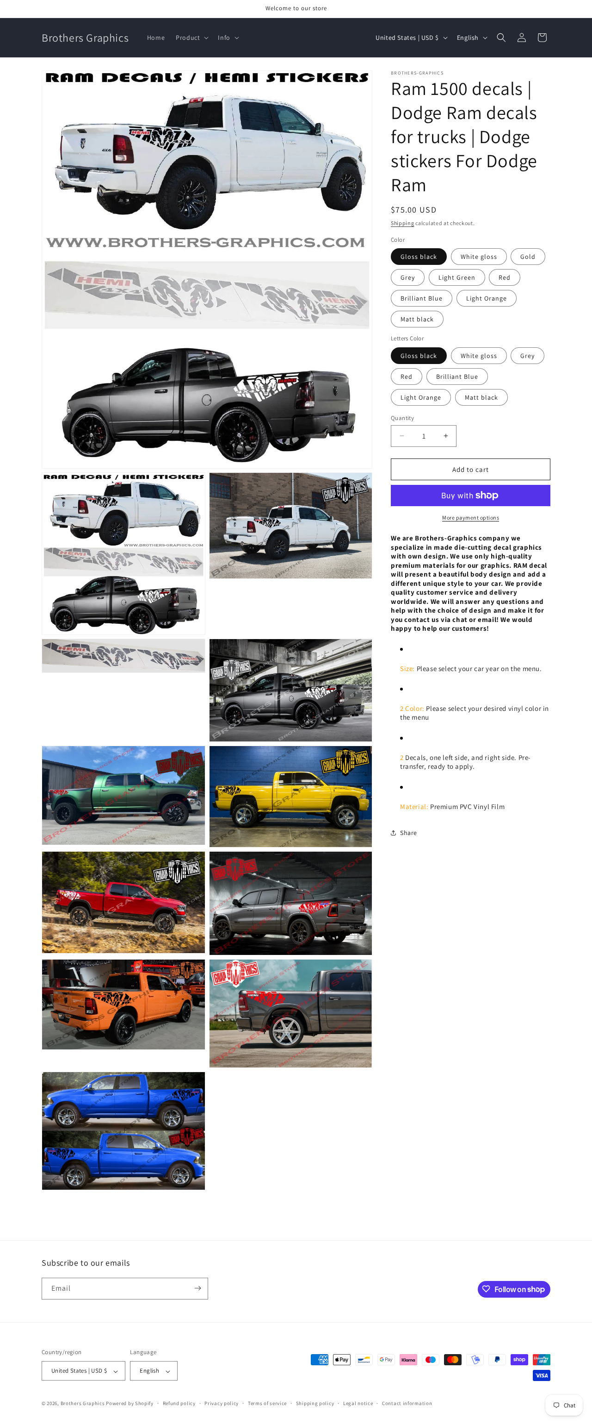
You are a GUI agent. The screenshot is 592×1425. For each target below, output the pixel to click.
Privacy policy (221, 1403)
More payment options (470, 517)
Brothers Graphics (83, 1403)
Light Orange (486, 298)
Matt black (417, 319)
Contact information (407, 1403)
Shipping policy (315, 1403)
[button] (191, 37)
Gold (528, 256)
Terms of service (267, 1403)
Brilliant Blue (422, 298)
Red (505, 277)
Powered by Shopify (130, 1403)
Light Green (456, 277)
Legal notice (358, 1403)
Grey (408, 277)
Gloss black (419, 256)
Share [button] (408, 832)
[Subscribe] (197, 1288)
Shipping (402, 223)
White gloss (479, 256)
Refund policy (179, 1403)
